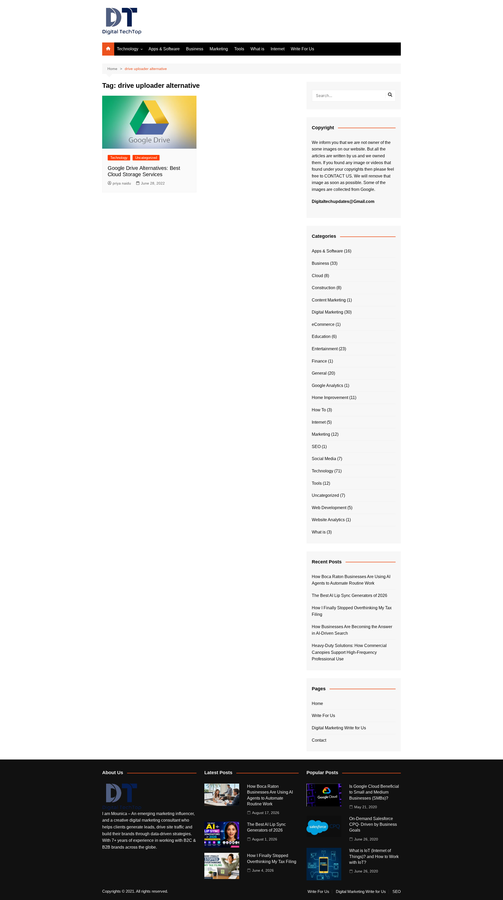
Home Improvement (330, 397)
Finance (319, 361)
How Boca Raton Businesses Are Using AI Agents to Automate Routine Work (351, 580)
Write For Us (302, 49)
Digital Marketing (327, 312)
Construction (323, 287)
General (319, 373)
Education (321, 336)
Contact (319, 740)
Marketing (219, 49)
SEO (316, 446)
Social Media (324, 458)
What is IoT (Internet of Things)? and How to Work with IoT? (374, 856)
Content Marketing (329, 300)
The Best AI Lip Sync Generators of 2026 (349, 595)
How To (319, 410)
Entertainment (325, 349)
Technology (127, 49)
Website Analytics (328, 520)
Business (194, 49)
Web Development (329, 507)
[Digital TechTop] (121, 796)
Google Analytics (327, 385)
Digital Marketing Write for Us (339, 728)
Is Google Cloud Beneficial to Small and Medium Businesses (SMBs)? (374, 792)
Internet (278, 49)
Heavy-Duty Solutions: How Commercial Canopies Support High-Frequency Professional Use (349, 652)
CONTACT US (338, 176)
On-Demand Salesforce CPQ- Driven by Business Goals (373, 824)
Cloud (317, 275)
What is (257, 49)
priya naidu (122, 183)
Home (317, 703)
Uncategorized (146, 158)
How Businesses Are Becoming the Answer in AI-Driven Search (352, 630)
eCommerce (323, 324)
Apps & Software (164, 49)
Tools (239, 49)
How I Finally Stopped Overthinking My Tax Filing (352, 611)
